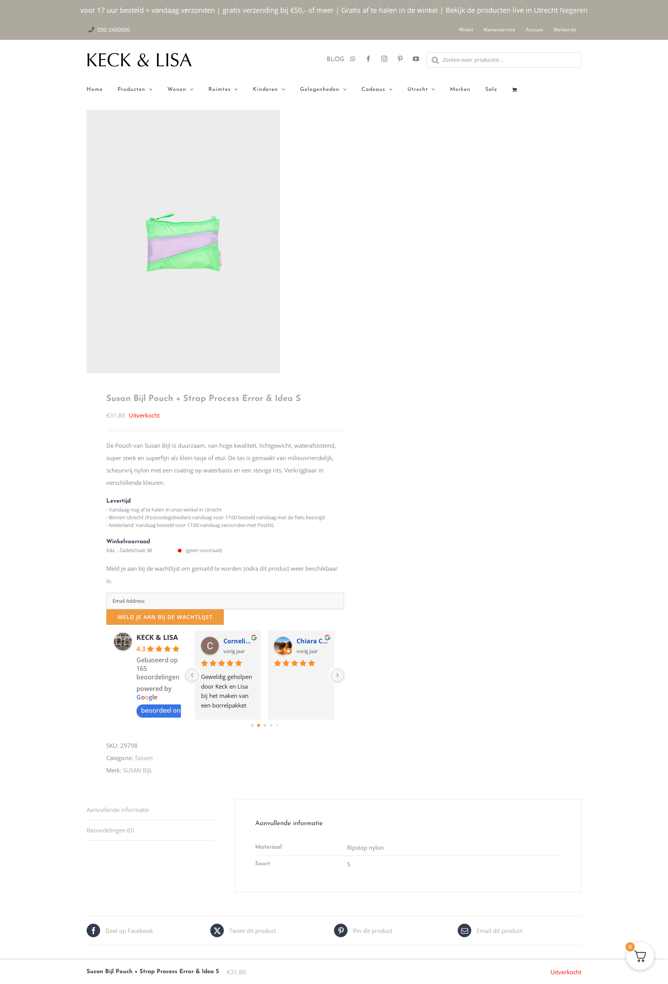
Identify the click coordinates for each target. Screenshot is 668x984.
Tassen (144, 758)
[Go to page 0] (252, 725)
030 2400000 (113, 29)
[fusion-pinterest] (400, 59)
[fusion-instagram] (384, 59)
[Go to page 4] (277, 725)
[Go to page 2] (264, 725)
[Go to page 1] (258, 725)
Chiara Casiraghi (312, 641)
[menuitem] (102, 89)
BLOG (332, 59)
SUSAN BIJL (138, 770)
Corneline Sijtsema (239, 641)
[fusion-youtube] (416, 59)
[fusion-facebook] (368, 59)
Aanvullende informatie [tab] (118, 809)
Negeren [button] (574, 10)
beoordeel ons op (167, 710)
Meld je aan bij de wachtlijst (165, 617)
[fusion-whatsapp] (353, 59)
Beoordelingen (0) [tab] (110, 830)
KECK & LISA (157, 637)
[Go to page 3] (271, 725)
